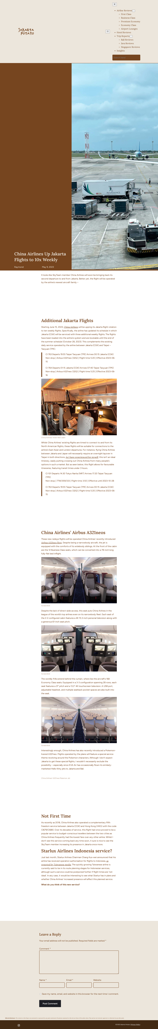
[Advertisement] (79, 301)
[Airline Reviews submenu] (133, 11)
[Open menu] (108, 31)
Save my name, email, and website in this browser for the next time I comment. (80, 994)
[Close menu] (114, 4)
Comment (45, 948)
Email (69, 980)
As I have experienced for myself (82, 457)
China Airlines (71, 327)
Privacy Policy (135, 1024)
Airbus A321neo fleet (51, 542)
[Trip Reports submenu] (131, 36)
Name (43, 980)
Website (97, 980)
